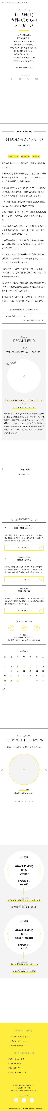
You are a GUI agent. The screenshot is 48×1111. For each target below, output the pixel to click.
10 (11, 671)
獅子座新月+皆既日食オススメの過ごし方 (24, 900)
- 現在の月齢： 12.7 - (24, 474)
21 (37, 676)
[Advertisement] (24, 101)
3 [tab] (22, 799)
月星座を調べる (24, 560)
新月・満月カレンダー (24, 528)
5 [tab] (29, 799)
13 (30, 671)
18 (18, 676)
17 (11, 676)
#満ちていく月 (13, 156)
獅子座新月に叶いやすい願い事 (24, 907)
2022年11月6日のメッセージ (34, 320)
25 (18, 680)
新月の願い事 (24, 591)
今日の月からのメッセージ (19, 1037)
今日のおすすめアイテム (18, 1041)
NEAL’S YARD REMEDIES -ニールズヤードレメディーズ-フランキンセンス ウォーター (24, 403)
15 (43, 671)
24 (11, 680)
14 (37, 671)
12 (24, 671)
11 (18, 671)
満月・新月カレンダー (18, 1059)
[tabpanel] (24, 776)
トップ (4, 2)
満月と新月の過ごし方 (18, 1072)
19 (24, 676)
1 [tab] (16, 799)
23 (5, 680)
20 (30, 676)
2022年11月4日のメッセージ (14, 316)
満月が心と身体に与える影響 (24, 971)
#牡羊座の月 (25, 156)
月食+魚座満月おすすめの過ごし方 (24, 964)
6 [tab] (32, 799)
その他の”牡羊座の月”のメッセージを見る (24, 310)
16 (5, 676)
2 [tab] (19, 799)
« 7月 (3, 689)
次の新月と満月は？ (17, 1046)
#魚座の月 (36, 156)
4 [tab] (26, 799)
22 (43, 676)
